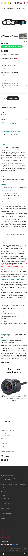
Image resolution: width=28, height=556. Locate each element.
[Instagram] (5, 460)
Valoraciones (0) (5, 362)
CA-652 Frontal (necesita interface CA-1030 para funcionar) (14, 396)
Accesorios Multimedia (6, 425)
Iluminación (4, 438)
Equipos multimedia (5, 537)
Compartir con (4, 112)
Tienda (5, 8)
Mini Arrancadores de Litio (7, 443)
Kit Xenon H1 (3, 528)
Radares (3, 446)
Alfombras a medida (6, 427)
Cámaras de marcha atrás (7, 430)
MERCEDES (18, 8)
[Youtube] (7, 460)
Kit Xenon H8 (3, 535)
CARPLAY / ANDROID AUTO (7, 433)
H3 (24, 483)
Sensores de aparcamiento (7, 451)
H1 (23, 483)
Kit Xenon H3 (3, 530)
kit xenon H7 (20, 483)
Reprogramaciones (5, 449)
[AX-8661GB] (24, 41)
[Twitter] (2, 460)
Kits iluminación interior (6, 441)
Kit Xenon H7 (3, 532)
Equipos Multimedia (11, 8)
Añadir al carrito (13, 98)
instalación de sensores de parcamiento (14, 486)
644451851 (5, 473)
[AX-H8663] (26, 41)
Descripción (4, 119)
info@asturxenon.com (8, 475)
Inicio (2, 8)
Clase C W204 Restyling (11, 107)
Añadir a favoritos (3, 104)
